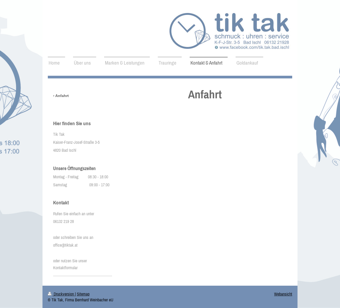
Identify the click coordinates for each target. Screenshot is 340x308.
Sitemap (83, 294)
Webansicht (283, 294)
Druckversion (64, 294)
